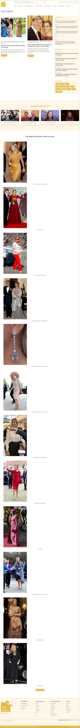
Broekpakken (53, 703)
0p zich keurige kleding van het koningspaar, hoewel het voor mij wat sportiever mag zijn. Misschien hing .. (65, 43)
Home (15, 6)
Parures (67, 712)
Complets (53, 705)
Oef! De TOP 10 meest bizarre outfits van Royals (13, 46)
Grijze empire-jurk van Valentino (40, 320)
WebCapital (77, 726)
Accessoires (23, 708)
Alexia (37, 706)
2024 (57, 83)
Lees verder (4, 55)
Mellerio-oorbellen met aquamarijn (40, 366)
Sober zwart (40, 685)
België (3, 41)
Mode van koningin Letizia (50, 122)
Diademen (68, 703)
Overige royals (38, 6)
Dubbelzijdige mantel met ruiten (40, 594)
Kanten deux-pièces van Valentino (40, 412)
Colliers (67, 705)
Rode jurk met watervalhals (40, 503)
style (61, 91)
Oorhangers (68, 710)
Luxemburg (33, 41)
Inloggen (75, 2)
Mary (72, 86)
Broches (67, 706)
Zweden (16, 42)
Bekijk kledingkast (40, 690)
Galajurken (53, 706)
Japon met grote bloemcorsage (40, 184)
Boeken (70, 720)
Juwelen (55, 6)
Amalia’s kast (62, 6)
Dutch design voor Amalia (40, 275)
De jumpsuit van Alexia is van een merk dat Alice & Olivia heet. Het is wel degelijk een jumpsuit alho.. (66, 27)
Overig (67, 6)
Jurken (52, 710)
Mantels (52, 712)
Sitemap (26, 726)
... (55, 37)
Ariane (37, 708)
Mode (63, 89)
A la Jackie (40, 548)
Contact (77, 720)
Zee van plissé (40, 229)
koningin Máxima (60, 86)
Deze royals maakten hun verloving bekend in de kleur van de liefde (39, 45)
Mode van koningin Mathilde (30, 123)
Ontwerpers (23, 706)
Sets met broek (54, 713)
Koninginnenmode (12, 41)
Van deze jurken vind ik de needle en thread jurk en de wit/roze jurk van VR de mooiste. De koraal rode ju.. (66, 33)
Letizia (68, 86)
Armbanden (68, 708)
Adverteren (68, 2)
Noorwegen (8, 42)
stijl (57, 91)
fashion (67, 83)
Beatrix (37, 703)
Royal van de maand (44, 41)
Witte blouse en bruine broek (40, 457)
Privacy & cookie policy (33, 726)
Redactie (61, 2)
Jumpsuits (53, 708)
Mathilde (58, 89)
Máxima (20, 6)
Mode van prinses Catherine (10, 122)
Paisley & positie (40, 640)
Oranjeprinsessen (29, 6)
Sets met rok (53, 715)
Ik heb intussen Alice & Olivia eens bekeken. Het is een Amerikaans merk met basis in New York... (66, 21)
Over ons (73, 720)
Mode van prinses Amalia (70, 122)
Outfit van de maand (25, 705)
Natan (73, 89)
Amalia (61, 83)
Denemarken (7, 41)
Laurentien (38, 710)
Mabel (37, 712)
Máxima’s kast (47, 6)
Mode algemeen (22, 41)
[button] (45, 2)
